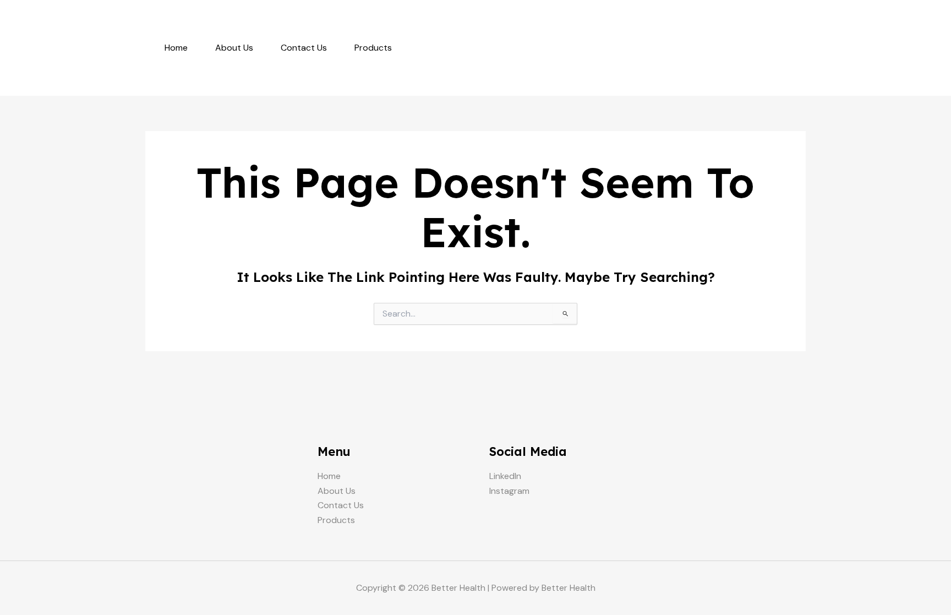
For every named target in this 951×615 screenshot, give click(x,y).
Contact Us (304, 47)
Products (373, 47)
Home (176, 47)
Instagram (509, 491)
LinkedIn (505, 476)
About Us (234, 47)
